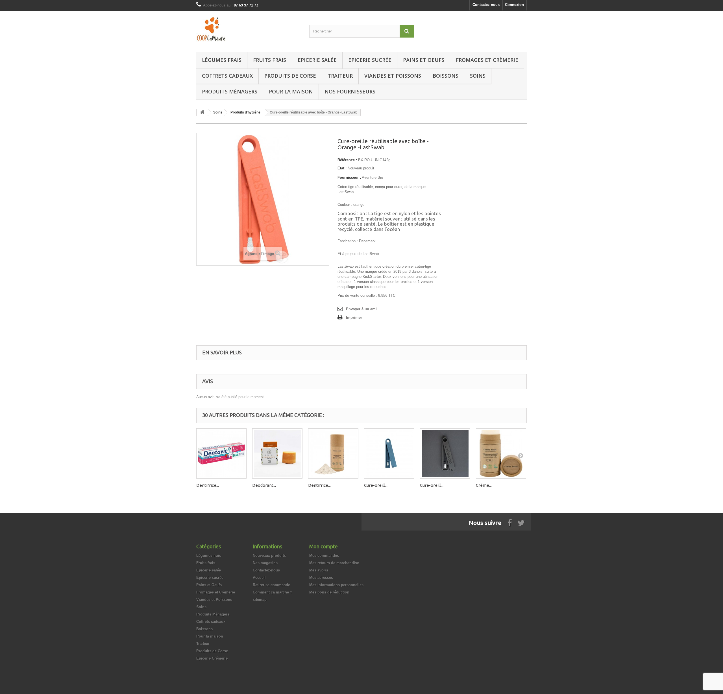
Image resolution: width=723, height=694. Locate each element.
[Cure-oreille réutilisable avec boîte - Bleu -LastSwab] (389, 453)
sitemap (260, 599)
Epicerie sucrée (369, 59)
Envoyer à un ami (361, 309)
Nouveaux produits (269, 555)
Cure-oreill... (375, 485)
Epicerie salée (317, 59)
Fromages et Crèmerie (487, 59)
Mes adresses (321, 577)
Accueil (259, 577)
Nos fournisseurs (350, 91)
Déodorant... (264, 485)
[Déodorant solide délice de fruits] (277, 453)
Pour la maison (291, 91)
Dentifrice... (207, 485)
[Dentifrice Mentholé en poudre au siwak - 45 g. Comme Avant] (333, 453)
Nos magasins (265, 563)
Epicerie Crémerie (212, 658)
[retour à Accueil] (202, 112)
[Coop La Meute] (248, 30)
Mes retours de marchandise (334, 563)
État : (342, 168)
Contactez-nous (486, 5)
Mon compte (323, 546)
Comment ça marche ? (272, 592)
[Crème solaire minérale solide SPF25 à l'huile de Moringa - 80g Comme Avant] (501, 453)
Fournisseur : (349, 177)
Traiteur (340, 75)
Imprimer (354, 317)
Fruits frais (269, 59)
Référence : (347, 160)
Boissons (445, 75)
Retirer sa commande (271, 585)
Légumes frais (221, 59)
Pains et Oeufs (423, 59)
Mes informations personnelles (336, 585)
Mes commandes (324, 555)
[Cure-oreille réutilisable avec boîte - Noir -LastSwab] (445, 453)
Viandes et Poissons (392, 75)
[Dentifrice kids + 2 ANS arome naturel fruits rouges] (221, 453)
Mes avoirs (318, 570)
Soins (477, 75)
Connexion (514, 5)
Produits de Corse (290, 75)
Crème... (484, 485)
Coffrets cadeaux (227, 75)
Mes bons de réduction (329, 592)
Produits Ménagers (229, 91)
